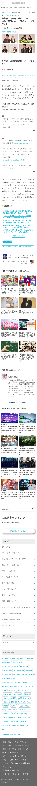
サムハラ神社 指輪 (19, 670)
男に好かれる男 (6, 674)
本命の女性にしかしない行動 (10, 721)
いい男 (13, 713)
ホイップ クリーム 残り (23, 717)
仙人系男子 (25, 682)
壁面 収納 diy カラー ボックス (23, 702)
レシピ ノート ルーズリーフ (10, 666)
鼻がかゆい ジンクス (26, 710)
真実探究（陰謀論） (11, 619)
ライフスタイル (10, 577)
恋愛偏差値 (5, 706)
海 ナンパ (24, 690)
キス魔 (4, 690)
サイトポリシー (9, 767)
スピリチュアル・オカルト (14, 559)
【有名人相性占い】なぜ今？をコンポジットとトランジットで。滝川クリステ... (18, 231)
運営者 (25, 774)
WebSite (14, 402)
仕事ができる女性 (7, 694)
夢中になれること (26, 725)
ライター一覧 (8, 763)
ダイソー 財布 (17, 674)
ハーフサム (29, 670)
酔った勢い (13, 686)
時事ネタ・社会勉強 (11, 613)
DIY (3, 729)
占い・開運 (9, 241)
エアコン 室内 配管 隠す (9, 717)
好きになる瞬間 (24, 666)
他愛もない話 (15, 725)
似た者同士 (13, 706)
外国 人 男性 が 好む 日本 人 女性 (11, 682)
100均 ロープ (24, 721)
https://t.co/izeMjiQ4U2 (21, 143)
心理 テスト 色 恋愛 (7, 702)
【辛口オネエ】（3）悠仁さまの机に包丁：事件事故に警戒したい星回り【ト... (17, 221)
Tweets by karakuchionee (11, 734)
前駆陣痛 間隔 (27, 694)
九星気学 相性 (14, 659)
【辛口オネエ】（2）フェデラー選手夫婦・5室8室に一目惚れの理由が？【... (17, 217)
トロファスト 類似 (17, 662)
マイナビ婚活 (6, 662)
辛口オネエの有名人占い (10, 246)
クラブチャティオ (7, 670)
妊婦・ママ (8, 595)
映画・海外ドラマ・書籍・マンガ (16, 607)
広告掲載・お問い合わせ (12, 770)
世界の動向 (8, 583)
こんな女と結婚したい (24, 706)
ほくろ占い (5, 659)
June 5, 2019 (8, 168)
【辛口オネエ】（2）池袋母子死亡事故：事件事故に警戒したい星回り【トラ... (17, 212)
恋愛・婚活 (9, 601)
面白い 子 (15, 710)
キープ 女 (21, 686)
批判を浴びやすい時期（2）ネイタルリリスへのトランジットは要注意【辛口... (17, 226)
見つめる (31, 674)
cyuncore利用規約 (23, 763)
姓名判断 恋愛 (18, 694)
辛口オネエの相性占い (27, 246)
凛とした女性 (29, 686)
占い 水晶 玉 (11, 690)
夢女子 (18, 690)
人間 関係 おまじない (24, 698)
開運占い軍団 (13, 377)
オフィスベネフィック (11, 774)
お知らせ (7, 547)
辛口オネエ (9, 625)
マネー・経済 (8, 571)
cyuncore (18, 3)
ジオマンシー (6, 713)
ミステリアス (29, 659)
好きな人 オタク (6, 710)
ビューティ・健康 (11, 565)
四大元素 (24, 674)
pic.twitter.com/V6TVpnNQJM (14, 160)
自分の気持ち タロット (8, 678)
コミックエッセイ (11, 553)
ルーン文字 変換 (21, 713)
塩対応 (22, 659)
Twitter (23, 402)
